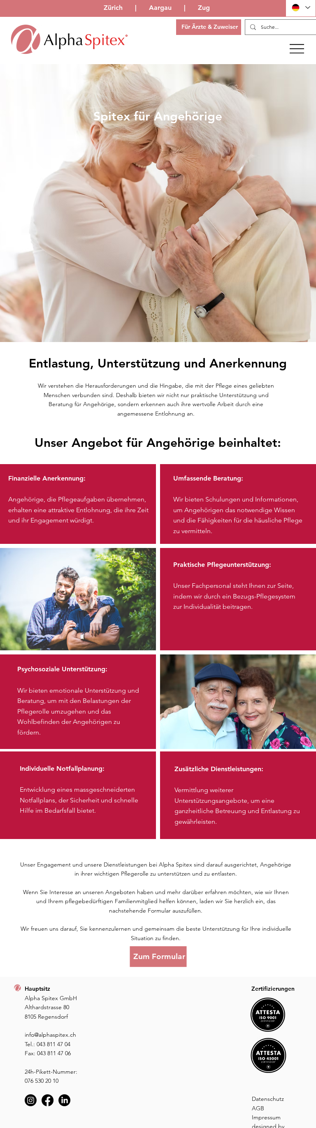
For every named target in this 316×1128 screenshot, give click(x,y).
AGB (258, 1108)
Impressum (266, 1117)
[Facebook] (47, 1100)
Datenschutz (268, 1099)
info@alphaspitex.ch (50, 1034)
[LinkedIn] (64, 1100)
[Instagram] (31, 1100)
